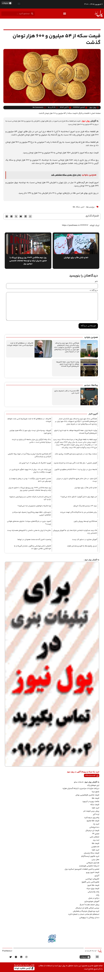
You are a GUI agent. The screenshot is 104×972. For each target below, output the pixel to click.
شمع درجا (95, 791)
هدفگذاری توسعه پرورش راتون (85, 521)
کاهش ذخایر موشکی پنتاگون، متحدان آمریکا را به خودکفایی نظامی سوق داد (32, 547)
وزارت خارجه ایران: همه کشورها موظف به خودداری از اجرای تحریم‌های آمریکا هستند (67, 364)
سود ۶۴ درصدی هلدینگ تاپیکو (85, 506)
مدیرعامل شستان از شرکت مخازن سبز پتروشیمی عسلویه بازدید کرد (30, 498)
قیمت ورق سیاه (93, 888)
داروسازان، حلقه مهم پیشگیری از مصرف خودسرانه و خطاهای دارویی (31, 513)
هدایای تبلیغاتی (92, 862)
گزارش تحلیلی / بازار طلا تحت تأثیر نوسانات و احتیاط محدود (75, 463)
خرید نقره (95, 807)
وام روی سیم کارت (91, 817)
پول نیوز (86, 121)
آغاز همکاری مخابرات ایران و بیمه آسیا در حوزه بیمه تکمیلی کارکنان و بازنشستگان (29, 455)
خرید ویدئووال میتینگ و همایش (86, 911)
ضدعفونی (95, 846)
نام (96, 281)
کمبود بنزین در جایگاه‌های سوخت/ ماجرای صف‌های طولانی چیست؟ (29, 522)
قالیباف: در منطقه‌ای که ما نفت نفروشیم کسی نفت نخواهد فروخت (20, 344)
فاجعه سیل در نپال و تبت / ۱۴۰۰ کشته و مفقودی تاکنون (75, 469)
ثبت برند (96, 840)
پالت (97, 895)
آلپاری (97, 875)
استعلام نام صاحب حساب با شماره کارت (83, 914)
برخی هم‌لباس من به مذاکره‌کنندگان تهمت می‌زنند (78, 512)
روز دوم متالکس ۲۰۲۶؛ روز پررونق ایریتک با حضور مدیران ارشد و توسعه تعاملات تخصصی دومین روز (29, 489)
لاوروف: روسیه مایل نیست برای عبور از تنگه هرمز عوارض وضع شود (30, 432)
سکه (78, 206)
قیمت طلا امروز (93, 885)
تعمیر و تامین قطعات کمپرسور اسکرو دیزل (82, 869)
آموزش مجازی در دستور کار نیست (84, 539)
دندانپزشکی (94, 827)
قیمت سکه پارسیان (91, 853)
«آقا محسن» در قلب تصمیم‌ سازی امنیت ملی (66, 392)
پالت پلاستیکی (93, 891)
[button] (19, 3)
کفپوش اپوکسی (92, 878)
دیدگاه (94, 290)
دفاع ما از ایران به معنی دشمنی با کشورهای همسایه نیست (29, 530)
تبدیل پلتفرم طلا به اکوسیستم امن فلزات (82, 546)
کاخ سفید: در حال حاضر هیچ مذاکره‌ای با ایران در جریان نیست (76, 480)
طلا (74, 206)
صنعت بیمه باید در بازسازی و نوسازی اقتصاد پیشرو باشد (76, 454)
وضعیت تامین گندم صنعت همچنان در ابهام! (34, 539)
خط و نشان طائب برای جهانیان (85, 487)
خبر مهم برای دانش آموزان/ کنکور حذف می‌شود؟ (79, 496)
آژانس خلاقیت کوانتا (22, 968)
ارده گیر (96, 814)
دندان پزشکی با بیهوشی (89, 917)
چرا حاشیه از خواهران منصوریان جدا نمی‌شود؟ (34, 506)
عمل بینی (95, 859)
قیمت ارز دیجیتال (92, 830)
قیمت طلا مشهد (92, 820)
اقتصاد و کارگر (83, 113)
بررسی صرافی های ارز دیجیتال (87, 907)
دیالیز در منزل (93, 898)
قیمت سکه (94, 804)
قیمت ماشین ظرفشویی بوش (87, 795)
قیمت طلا (95, 798)
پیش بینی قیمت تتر (91, 811)
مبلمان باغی (94, 836)
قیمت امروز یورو (92, 872)
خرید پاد (96, 824)
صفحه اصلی (96, 113)
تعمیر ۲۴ (95, 833)
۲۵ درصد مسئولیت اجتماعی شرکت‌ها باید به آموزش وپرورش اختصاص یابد (75, 531)
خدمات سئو (78, 782)
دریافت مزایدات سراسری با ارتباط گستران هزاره (81, 788)
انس (82, 206)
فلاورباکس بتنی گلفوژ (90, 882)
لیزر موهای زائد (93, 785)
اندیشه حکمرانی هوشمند (89, 865)
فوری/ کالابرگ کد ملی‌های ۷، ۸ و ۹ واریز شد (35, 463)
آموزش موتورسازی (91, 901)
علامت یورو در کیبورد (90, 801)
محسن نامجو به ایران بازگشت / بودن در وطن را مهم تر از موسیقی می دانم (30, 480)
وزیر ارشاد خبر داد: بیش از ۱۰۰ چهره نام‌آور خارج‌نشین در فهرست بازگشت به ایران (30, 471)
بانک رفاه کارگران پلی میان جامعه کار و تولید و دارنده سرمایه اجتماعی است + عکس (31, 441)
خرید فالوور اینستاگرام (90, 856)
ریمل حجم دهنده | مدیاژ (89, 904)
